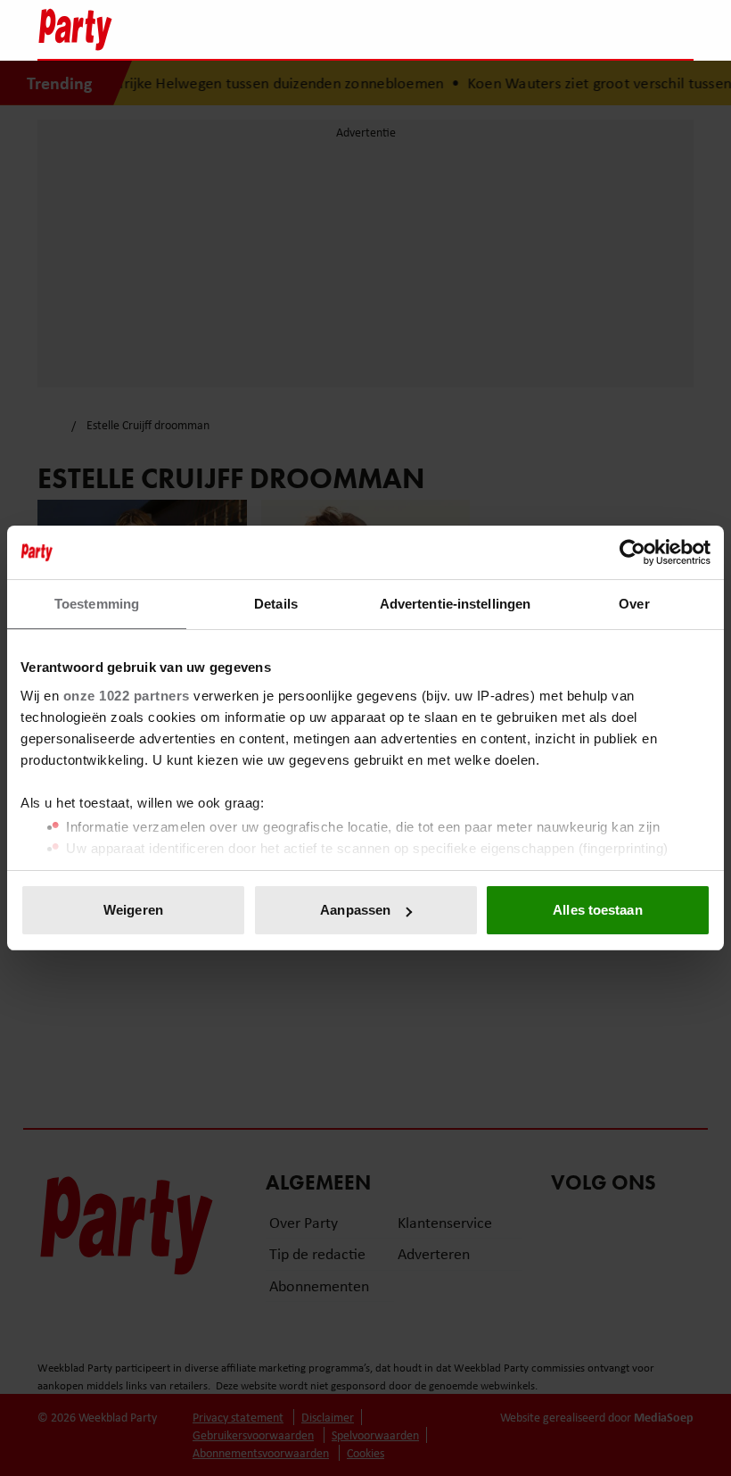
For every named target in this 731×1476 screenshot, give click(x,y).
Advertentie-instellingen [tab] (455, 603)
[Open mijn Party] (626, 29)
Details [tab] (276, 603)
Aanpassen (355, 909)
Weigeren (133, 909)
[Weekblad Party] (286, 29)
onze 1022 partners (126, 695)
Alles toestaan (597, 909)
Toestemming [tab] (96, 603)
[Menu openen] (568, 29)
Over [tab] (634, 603)
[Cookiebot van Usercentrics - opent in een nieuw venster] (632, 552)
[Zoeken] (679, 31)
